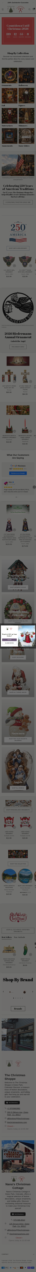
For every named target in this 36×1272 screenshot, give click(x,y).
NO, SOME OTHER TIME (9, 643)
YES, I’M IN (9, 639)
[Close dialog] (34, 627)
